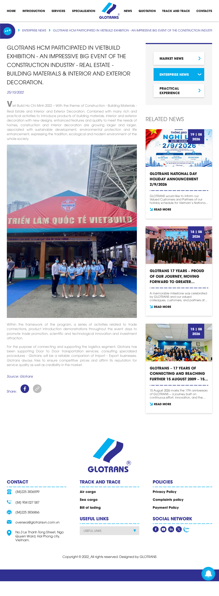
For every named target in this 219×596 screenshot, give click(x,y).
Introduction (33, 10)
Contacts (204, 10)
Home (11, 10)
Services (58, 10)
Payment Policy (166, 507)
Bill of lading (90, 507)
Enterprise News (34, 30)
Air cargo (88, 491)
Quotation (147, 10)
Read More (162, 209)
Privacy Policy (164, 491)
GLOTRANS (148, 556)
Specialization (83, 10)
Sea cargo (89, 499)
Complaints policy (168, 499)
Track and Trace (176, 10)
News (128, 10)
